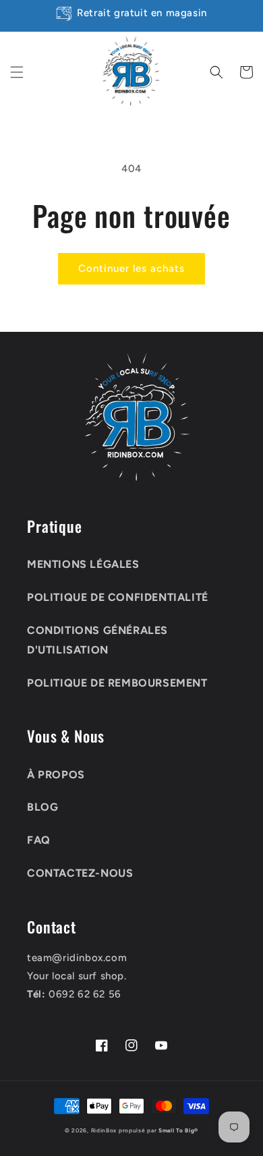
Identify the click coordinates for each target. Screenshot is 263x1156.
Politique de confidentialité (117, 597)
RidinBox (104, 1130)
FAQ (39, 840)
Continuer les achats (131, 268)
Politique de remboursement (117, 682)
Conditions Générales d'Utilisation (97, 640)
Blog (42, 807)
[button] (17, 72)
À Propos (56, 774)
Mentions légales (83, 564)
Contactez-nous (80, 873)
